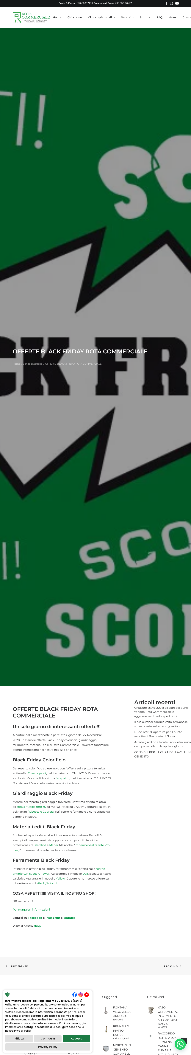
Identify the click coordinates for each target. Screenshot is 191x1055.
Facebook (35, 918)
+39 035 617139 (84, 3)
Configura (48, 1038)
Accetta (76, 1038)
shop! (37, 926)
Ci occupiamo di (100, 17)
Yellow (60, 878)
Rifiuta (19, 1038)
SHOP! (89, 893)
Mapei (53, 845)
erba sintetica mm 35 (31, 806)
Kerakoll (40, 845)
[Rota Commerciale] (31, 17)
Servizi (126, 17)
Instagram (53, 918)
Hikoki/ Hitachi (47, 883)
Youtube (69, 918)
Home (57, 17)
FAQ (159, 17)
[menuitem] (166, 3)
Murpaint (62, 778)
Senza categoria (33, 363)
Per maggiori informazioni (31, 909)
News (173, 17)
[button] (166, 3)
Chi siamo (75, 17)
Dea (85, 873)
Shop (144, 17)
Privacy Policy (47, 1047)
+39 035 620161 (123, 3)
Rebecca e (35, 811)
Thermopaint (36, 773)
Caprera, (48, 811)
